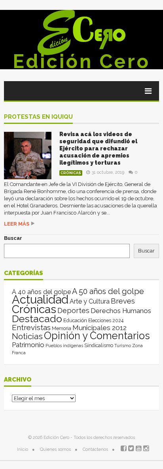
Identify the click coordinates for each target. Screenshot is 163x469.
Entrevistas (31, 327)
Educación (75, 320)
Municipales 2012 (99, 328)
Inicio (22, 449)
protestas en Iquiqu (38, 117)
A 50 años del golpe (108, 291)
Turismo (122, 345)
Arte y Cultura (90, 301)
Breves (123, 301)
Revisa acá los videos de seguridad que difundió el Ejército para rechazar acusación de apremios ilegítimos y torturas (98, 148)
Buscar (13, 238)
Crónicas (71, 173)
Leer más (16, 223)
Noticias (27, 336)
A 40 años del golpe (41, 292)
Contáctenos (95, 449)
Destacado (37, 319)
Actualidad (40, 299)
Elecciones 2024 (105, 320)
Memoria (61, 328)
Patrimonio (28, 345)
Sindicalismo (98, 345)
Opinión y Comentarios (97, 336)
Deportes (73, 310)
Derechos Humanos (121, 311)
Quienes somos (55, 449)
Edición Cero (81, 61)
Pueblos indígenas (64, 345)
